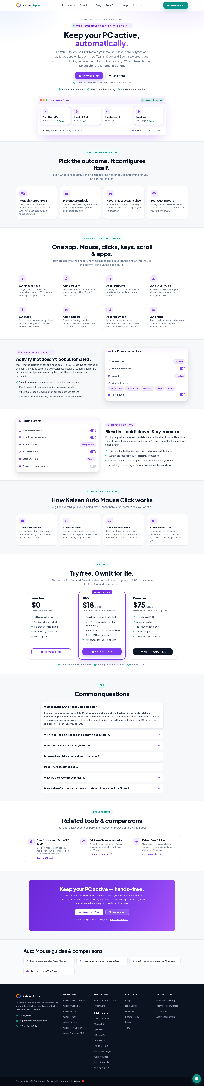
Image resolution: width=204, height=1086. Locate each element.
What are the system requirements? (64, 777)
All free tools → (101, 1067)
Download (85, 5)
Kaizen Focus (69, 1011)
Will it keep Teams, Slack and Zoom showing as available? (77, 734)
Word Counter (101, 1057)
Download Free (175, 5)
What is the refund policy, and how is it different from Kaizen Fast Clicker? (86, 788)
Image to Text (101, 1046)
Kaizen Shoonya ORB (73, 1033)
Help (125, 5)
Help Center (131, 1006)
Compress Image (102, 1051)
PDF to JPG (99, 1035)
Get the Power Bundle (167, 1006)
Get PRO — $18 (103, 651)
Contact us (161, 1011)
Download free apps (166, 1000)
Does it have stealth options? (61, 766)
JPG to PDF (99, 1040)
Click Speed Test (102, 1062)
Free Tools (112, 5)
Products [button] (67, 5)
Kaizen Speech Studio (74, 1000)
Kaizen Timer (69, 1017)
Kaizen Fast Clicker (119, 919)
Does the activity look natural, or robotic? (68, 745)
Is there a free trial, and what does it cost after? (71, 756)
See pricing (118, 75)
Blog (98, 5)
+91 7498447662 (28, 1025)
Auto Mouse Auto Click (105, 1000)
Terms (128, 1028)
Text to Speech (101, 1018)
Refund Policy (132, 1017)
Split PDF (98, 1029)
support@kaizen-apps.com (33, 1020)
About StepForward (165, 1017)
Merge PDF (99, 1024)
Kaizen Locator (70, 1022)
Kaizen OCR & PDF (72, 1006)
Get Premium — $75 (155, 651)
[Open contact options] (196, 1078)
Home (84, 19)
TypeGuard (99, 1006)
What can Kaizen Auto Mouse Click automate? (70, 706)
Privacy (129, 1022)
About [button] (135, 5)
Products (93, 19)
